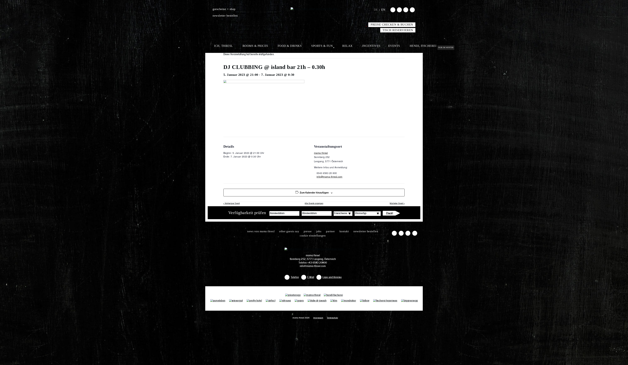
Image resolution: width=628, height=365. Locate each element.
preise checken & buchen (392, 24)
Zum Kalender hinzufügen (314, 192)
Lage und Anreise (332, 277)
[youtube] (405, 9)
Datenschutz (332, 318)
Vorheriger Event (231, 203)
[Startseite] (314, 9)
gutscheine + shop (224, 9)
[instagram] (399, 9)
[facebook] (392, 9)
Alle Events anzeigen (314, 203)
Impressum (318, 318)
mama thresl (321, 153)
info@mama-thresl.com (329, 176)
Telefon (295, 277)
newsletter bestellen (225, 15)
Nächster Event (397, 203)
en (383, 9)
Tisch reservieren (398, 30)
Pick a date (297, 213)
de (376, 9)
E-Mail (310, 277)
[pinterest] (412, 9)
